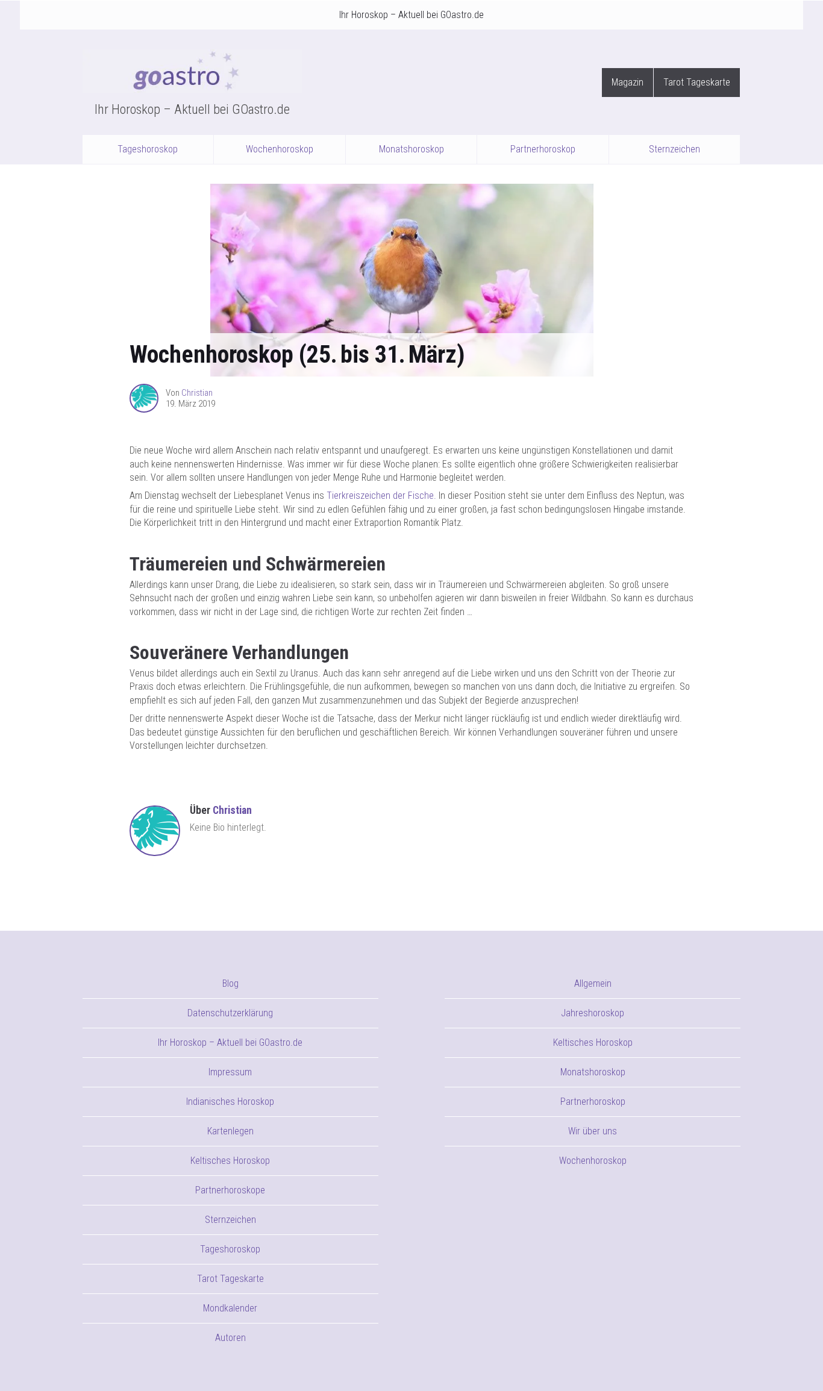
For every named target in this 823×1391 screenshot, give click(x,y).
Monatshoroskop (411, 149)
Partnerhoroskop (542, 149)
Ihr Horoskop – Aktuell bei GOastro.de (411, 14)
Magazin (627, 82)
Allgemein (593, 983)
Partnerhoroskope (230, 1190)
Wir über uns (592, 1131)
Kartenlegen (230, 1131)
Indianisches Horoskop (230, 1101)
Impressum (230, 1072)
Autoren (230, 1337)
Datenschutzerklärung (230, 1013)
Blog (230, 983)
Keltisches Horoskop (230, 1160)
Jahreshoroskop (592, 1013)
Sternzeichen (674, 149)
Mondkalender (230, 1308)
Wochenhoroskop (279, 149)
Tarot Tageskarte (696, 82)
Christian (197, 392)
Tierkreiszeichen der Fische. (381, 495)
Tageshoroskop (147, 149)
